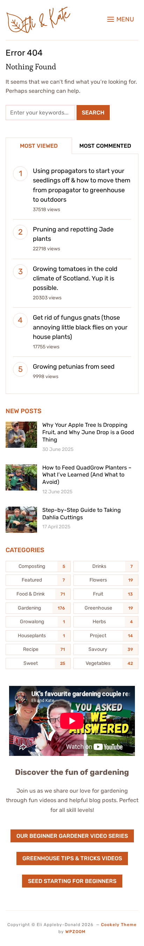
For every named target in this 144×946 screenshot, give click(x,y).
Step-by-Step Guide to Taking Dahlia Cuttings (81, 514)
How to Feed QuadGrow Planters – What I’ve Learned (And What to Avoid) (86, 475)
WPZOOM (75, 931)
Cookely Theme (119, 924)
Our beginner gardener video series (72, 836)
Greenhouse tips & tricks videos (72, 858)
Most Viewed (39, 145)
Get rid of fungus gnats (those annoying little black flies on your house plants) (80, 327)
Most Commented (105, 145)
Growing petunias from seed (74, 366)
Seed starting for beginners (72, 881)
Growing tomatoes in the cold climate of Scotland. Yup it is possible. (75, 278)
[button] (120, 19)
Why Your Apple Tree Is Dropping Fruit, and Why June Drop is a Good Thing (88, 432)
